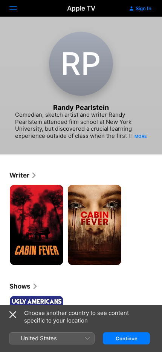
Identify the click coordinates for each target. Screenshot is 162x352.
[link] (23, 175)
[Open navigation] (17, 8)
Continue (127, 338)
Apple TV (81, 8)
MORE (140, 136)
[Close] (12, 314)
